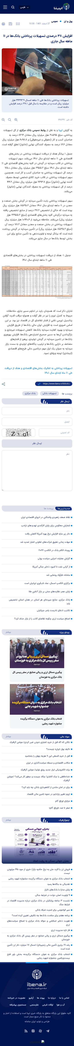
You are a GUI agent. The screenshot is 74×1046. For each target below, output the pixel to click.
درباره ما (52, 998)
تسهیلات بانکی (49, 393)
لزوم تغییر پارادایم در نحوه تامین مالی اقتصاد (48, 794)
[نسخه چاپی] (3, 23)
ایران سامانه (30, 1021)
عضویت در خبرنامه (16, 998)
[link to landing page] (53, 7)
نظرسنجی (34, 1005)
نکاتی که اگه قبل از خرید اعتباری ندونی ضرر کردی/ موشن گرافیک (40, 742)
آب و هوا (61, 1005)
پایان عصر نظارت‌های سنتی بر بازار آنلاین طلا (49, 591)
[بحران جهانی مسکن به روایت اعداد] (37, 845)
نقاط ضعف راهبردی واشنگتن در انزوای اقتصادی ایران (45, 517)
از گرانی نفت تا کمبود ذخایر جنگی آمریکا (51, 567)
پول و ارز (68, 21)
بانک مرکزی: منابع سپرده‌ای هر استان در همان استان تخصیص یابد (39, 601)
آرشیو (31, 998)
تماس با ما (64, 998)
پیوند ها (41, 998)
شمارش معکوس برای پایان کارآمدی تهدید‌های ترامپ (45, 525)
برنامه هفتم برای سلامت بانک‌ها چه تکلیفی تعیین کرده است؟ (41, 915)
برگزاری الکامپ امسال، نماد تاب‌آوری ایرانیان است (47, 583)
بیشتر (6, 632)
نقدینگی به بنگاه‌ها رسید (58, 884)
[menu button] (5, 7)
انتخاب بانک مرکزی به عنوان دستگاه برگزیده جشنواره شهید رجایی (39, 879)
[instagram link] (33, 1031)
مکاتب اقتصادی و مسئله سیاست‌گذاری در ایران (48, 763)
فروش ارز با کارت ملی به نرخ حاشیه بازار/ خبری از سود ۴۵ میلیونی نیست (38, 871)
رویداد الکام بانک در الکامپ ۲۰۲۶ (54, 550)
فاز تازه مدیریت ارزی (60, 930)
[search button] (12, 7)
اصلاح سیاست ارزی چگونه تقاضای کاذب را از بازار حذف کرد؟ (42, 619)
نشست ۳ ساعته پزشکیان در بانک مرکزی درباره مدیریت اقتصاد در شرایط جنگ (38, 902)
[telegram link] (47, 1031)
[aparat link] (40, 1031)
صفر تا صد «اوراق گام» (59, 808)
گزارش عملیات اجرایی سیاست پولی (54, 558)
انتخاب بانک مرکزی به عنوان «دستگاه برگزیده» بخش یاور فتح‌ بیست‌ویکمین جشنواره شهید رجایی (38, 956)
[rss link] (26, 1031)
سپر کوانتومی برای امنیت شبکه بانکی (52, 910)
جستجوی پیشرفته (17, 1005)
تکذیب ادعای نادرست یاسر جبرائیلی (53, 610)
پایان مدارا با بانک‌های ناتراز (57, 890)
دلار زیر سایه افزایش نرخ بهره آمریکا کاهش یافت (47, 534)
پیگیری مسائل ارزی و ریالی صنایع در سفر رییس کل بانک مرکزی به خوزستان (38, 937)
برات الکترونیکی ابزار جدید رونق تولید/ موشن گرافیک (45, 770)
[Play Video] (37, 653)
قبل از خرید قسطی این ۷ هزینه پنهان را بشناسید (47, 756)
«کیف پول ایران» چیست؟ (58, 749)
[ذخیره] (10, 23)
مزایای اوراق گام (62, 801)
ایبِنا (60, 130)
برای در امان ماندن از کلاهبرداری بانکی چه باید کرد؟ (46, 787)
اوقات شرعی (47, 1005)
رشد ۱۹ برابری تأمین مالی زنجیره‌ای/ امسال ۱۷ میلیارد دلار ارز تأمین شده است (38, 947)
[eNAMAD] (37, 1042)
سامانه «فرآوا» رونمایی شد (58, 575)
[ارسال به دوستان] (17, 23)
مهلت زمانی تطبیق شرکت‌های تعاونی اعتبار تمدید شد (45, 542)
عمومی (54, 21)
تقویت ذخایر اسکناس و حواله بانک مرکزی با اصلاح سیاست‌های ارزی (38, 923)
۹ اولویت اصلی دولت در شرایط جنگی (52, 895)
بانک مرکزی (30, 393)
